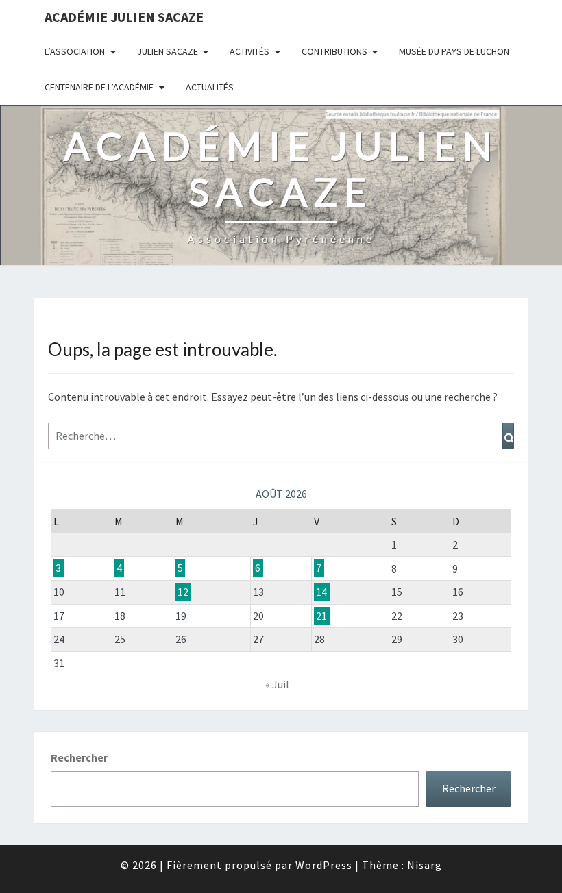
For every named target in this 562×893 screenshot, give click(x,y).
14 (321, 592)
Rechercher (79, 757)
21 (321, 615)
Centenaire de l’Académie (99, 87)
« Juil (277, 684)
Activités (249, 51)
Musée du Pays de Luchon (454, 51)
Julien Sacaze (167, 51)
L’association (75, 51)
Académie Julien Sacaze (124, 16)
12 (183, 592)
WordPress (323, 865)
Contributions (334, 51)
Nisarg (424, 865)
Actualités (210, 87)
